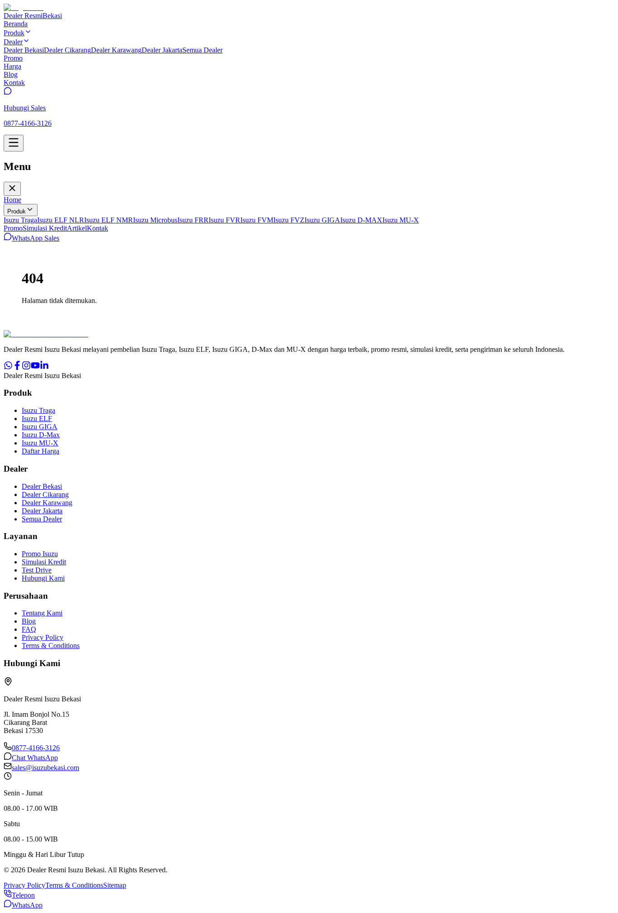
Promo (13, 228)
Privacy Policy (42, 637)
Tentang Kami (42, 613)
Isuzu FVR (224, 220)
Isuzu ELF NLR (60, 220)
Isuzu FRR (193, 220)
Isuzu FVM (256, 220)
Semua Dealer (202, 50)
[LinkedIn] (44, 367)
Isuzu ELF (37, 418)
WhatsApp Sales (35, 238)
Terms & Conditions (51, 645)
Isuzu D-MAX (361, 220)
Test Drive (37, 570)
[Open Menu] (14, 143)
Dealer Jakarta (162, 50)
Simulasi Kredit (45, 228)
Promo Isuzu (40, 554)
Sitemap (114, 885)
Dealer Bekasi (24, 50)
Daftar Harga (40, 451)
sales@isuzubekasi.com (45, 767)
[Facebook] (17, 367)
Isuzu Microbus (155, 220)
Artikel (77, 228)
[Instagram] (26, 367)
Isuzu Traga (20, 220)
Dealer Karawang (116, 50)
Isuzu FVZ (288, 220)
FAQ (29, 629)
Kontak (97, 228)
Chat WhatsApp (35, 758)
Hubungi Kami (43, 578)
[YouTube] (35, 367)
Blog (29, 621)
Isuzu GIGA (322, 220)
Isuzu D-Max (41, 435)
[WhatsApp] (8, 367)
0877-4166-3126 (36, 748)
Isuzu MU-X (400, 220)
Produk (16, 211)
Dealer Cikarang (67, 50)
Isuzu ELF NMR (108, 220)
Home (12, 199)
